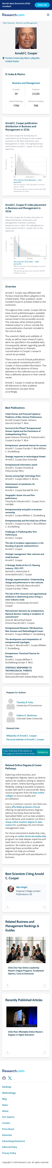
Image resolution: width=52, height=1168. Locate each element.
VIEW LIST (42, 5)
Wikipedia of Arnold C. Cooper (21, 735)
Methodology (9, 1093)
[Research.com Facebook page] (4, 1078)
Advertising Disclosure (13, 1141)
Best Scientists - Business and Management (20, 23)
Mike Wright (21, 887)
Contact (6, 1123)
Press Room (8, 1129)
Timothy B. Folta (25, 702)
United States (12, 61)
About (5, 1111)
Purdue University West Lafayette (22, 58)
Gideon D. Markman (27, 715)
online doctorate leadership (32, 836)
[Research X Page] (10, 1078)
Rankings (6, 1086)
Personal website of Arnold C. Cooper (25, 739)
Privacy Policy (9, 1153)
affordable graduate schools (25, 806)
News (5, 1105)
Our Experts (8, 1117)
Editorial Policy (9, 1147)
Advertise (7, 1135)
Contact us (43, 752)
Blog (4, 1099)
